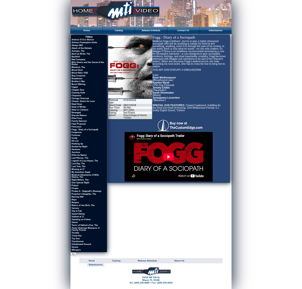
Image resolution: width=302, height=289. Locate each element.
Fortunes (76, 135)
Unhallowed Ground (81, 244)
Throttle (75, 233)
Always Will (77, 45)
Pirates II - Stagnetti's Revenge (86, 191)
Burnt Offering (78, 84)
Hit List (75, 141)
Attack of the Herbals (82, 48)
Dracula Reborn (79, 115)
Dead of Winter (79, 107)
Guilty (74, 138)
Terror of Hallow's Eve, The (85, 225)
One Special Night (80, 182)
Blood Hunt (77, 70)
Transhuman (78, 241)
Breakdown (77, 78)
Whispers (76, 250)
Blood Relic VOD (80, 73)
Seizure (75, 208)
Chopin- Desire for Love (83, 101)
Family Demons (79, 121)
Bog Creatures (78, 75)
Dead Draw (77, 104)
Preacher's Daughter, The (84, 194)
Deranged (76, 112)
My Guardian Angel (81, 172)
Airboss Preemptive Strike (84, 42)
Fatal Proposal (79, 124)
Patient (75, 185)
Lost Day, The (78, 163)
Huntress (76, 149)
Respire (75, 202)
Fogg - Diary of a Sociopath (85, 129)
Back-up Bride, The (81, 54)
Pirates (75, 188)
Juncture (76, 152)
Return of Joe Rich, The (83, 205)
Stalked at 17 (78, 216)
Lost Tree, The (78, 166)
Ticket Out (76, 236)
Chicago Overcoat (80, 98)
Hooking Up (77, 144)
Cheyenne (76, 95)
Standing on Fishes (81, 219)
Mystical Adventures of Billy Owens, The (85, 176)
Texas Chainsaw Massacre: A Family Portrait (86, 229)
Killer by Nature (79, 155)
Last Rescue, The (80, 158)
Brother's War (78, 81)
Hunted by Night (79, 146)
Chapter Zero (78, 90)
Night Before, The (80, 180)
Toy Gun (76, 238)
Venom (75, 247)
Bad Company (78, 59)
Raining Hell (78, 197)
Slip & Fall (77, 211)
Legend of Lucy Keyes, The (85, 161)
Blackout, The (78, 67)
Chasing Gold (78, 93)
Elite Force (77, 118)
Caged (75, 87)
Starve (75, 222)
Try (73, 254)
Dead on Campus (80, 110)
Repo (74, 199)
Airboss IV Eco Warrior (83, 39)
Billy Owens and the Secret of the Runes (88, 63)
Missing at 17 (78, 169)
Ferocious (76, 127)
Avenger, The (78, 51)
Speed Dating (78, 214)
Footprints (77, 132)
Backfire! (76, 56)
